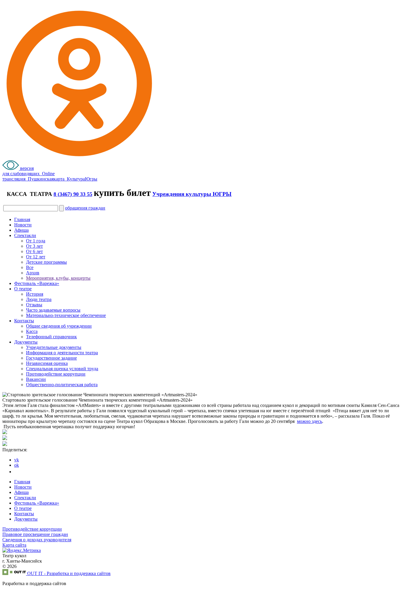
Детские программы (46, 262)
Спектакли (25, 235)
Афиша (21, 230)
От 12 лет (35, 256)
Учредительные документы (53, 347)
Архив (32, 272)
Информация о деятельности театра (62, 352)
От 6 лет (34, 251)
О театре (23, 288)
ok (16, 465)
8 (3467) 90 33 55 (73, 194)
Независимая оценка (47, 363)
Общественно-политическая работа (62, 384)
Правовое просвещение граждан (35, 534)
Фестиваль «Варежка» (36, 283)
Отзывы (34, 304)
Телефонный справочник (51, 336)
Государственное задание (51, 357)
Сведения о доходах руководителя (36, 539)
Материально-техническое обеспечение (66, 315)
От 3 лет (34, 246)
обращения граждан (85, 207)
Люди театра (38, 299)
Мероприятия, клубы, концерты (58, 278)
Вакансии (36, 379)
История (34, 294)
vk (16, 459)
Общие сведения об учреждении (59, 325)
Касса (32, 331)
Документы (26, 341)
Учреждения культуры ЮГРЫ (192, 194)
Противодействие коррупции (55, 373)
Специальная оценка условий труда (62, 368)
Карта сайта (14, 544)
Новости (23, 224)
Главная (22, 219)
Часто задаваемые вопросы (53, 310)
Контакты (24, 320)
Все (29, 267)
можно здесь (309, 421)
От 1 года (35, 240)
